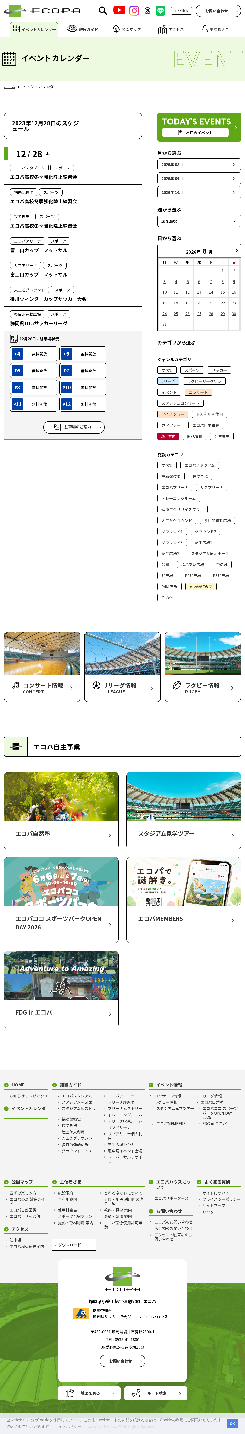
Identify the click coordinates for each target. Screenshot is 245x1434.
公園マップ (22, 1181)
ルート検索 (157, 1393)
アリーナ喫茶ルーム (125, 1121)
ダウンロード (69, 1245)
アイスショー (172, 414)
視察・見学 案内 (118, 1210)
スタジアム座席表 (77, 1102)
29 (223, 313)
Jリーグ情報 (211, 1096)
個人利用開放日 (209, 414)
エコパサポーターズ (171, 1198)
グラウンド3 (172, 542)
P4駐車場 (169, 586)
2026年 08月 (172, 164)
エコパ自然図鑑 (23, 1210)
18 (176, 303)
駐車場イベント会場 (125, 1151)
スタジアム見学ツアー (175, 1108)
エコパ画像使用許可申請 (123, 1224)
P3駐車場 (221, 575)
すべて (167, 370)
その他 (167, 597)
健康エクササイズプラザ (182, 509)
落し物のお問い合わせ (173, 1228)
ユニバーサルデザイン (125, 1159)
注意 (171, 436)
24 (164, 313)
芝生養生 (221, 436)
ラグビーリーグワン (204, 381)
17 (164, 303)
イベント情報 (169, 1084)
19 (187, 303)
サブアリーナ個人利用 (125, 1136)
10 (164, 292)
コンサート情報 (167, 1096)
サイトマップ (213, 1205)
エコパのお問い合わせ (173, 1222)
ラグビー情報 (165, 1102)
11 (176, 292)
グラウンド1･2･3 (76, 1151)
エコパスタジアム (199, 465)
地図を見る (90, 1393)
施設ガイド (70, 1084)
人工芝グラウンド (176, 520)
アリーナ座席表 (121, 1102)
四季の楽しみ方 (23, 1193)
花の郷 (222, 564)
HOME (18, 1084)
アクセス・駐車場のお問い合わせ (173, 1236)
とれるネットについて (123, 1193)
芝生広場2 (170, 553)
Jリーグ (168, 381)
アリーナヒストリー (125, 1108)
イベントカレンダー (28, 1111)
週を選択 (169, 221)
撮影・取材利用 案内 (75, 1222)
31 (164, 324)
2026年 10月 (172, 192)
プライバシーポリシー (221, 1199)
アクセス (19, 1229)
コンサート (198, 392)
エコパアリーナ (174, 487)
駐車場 (167, 575)
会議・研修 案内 (118, 1216)
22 (223, 303)
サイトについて (215, 1193)
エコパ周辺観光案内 (27, 1246)
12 (187, 292)
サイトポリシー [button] (68, 1426)
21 (211, 303)
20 (199, 303)
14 (211, 292)
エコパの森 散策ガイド (27, 1201)
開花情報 (194, 436)
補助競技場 (171, 476)
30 (234, 313)
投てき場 (200, 476)
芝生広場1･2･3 (121, 1144)
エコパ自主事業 (205, 425)
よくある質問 (217, 1181)
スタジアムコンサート (180, 403)
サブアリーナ (211, 487)
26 (187, 313)
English (181, 11)
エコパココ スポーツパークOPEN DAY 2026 (220, 1112)
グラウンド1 (172, 531)
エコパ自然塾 (211, 1102)
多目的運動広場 (217, 520)
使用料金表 (67, 1210)
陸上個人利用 (73, 1132)
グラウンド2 (205, 531)
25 (176, 313)
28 (211, 313)
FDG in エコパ (214, 1123)
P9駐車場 (193, 575)
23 (234, 303)
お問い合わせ (216, 11)
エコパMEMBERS (171, 1123)
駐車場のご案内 (77, 427)
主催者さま (70, 1181)
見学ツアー (170, 425)
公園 (165, 564)
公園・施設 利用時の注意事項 (123, 1201)
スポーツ (192, 370)
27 (199, 313)
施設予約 (65, 1193)
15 (223, 292)
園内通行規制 (200, 586)
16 (234, 292)
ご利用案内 (67, 1199)
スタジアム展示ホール (210, 553)
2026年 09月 (172, 178)
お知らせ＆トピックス (29, 1096)
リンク (208, 1212)
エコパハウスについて (173, 1184)
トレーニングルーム (178, 498)
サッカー (219, 370)
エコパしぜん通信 (25, 1216)
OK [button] (232, 1424)
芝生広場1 (203, 542)
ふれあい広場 (192, 564)
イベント (169, 392)
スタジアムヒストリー (79, 1110)
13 (199, 292)
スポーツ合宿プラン (75, 1216)
